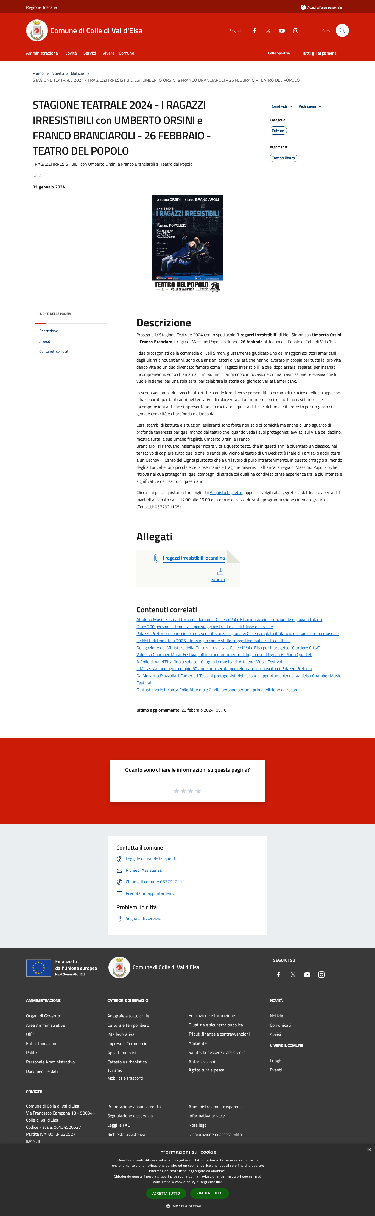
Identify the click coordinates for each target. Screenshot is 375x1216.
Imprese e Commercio (127, 1043)
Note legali (199, 1125)
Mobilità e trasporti (125, 1078)
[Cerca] (342, 30)
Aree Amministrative (45, 1025)
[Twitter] (266, 30)
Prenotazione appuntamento (134, 1106)
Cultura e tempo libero (128, 1025)
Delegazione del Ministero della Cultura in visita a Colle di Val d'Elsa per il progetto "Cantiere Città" (228, 647)
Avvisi (275, 1034)
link (219, 1182)
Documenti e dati (42, 1071)
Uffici (31, 1034)
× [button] (369, 1150)
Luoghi (276, 1060)
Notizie (77, 73)
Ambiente (198, 1043)
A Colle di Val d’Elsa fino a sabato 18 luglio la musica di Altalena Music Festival (209, 661)
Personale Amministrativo (50, 1062)
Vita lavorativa (121, 1034)
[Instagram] (293, 30)
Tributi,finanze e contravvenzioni (219, 1034)
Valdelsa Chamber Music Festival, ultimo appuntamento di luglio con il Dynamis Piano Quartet (224, 654)
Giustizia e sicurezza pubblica (216, 1025)
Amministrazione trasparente (216, 1106)
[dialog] (187, 1180)
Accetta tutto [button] (166, 1193)
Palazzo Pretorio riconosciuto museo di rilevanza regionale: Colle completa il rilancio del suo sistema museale (237, 633)
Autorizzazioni (202, 1061)
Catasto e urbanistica (127, 1062)
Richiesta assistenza (126, 1134)
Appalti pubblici (121, 1052)
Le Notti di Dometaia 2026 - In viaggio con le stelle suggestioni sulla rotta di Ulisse (213, 640)
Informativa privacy (207, 1115)
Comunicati (280, 1025)
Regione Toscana (41, 7)
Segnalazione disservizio (130, 1115)
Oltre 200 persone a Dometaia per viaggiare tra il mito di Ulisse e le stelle (204, 626)
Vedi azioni (308, 106)
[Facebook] (252, 30)
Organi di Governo (43, 1015)
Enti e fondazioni (41, 1043)
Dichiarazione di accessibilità (215, 1134)
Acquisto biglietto (226, 492)
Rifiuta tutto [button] (210, 1193)
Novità (58, 73)
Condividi (280, 106)
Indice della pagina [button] (55, 313)
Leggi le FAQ (118, 1125)
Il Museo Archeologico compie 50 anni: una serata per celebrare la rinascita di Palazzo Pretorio (224, 668)
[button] (187, 1206)
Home (38, 73)
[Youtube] (279, 30)
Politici (32, 1052)
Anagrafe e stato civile (128, 1015)
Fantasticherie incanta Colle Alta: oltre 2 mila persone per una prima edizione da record (217, 689)
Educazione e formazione (212, 1015)
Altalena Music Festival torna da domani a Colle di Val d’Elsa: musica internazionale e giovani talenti (229, 619)
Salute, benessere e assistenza (217, 1052)
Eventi (276, 1070)
